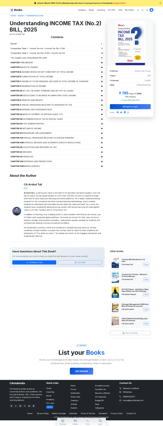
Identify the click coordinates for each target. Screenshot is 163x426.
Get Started (81, 371)
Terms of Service (88, 413)
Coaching (101, 10)
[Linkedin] (125, 112)
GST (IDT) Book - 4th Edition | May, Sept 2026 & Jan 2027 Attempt (135, 290)
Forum (73, 389)
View (146, 265)
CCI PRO (111, 10)
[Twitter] (121, 112)
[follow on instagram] (25, 406)
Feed (97, 404)
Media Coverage (59, 413)
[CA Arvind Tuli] (16, 211)
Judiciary (74, 400)
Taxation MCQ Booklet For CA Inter (133, 260)
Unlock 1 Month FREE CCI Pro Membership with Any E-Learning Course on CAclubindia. (81, 3)
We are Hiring (42, 413)
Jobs (120, 10)
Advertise (73, 413)
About (29, 413)
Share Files (75, 397)
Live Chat (81, 262)
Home (48, 388)
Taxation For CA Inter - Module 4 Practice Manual (134, 275)
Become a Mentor (102, 393)
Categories (99, 408)
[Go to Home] (138, 10)
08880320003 (129, 396)
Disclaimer (103, 413)
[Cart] (147, 10)
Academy (82, 10)
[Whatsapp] (128, 112)
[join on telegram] (33, 406)
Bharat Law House (143, 71)
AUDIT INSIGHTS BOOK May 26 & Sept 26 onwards (134, 319)
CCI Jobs (50, 403)
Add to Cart (132, 106)
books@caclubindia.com (133, 400)
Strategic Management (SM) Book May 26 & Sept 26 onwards (135, 305)
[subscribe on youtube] (29, 406)
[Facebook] (118, 112)
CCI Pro (49, 407)
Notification (75, 393)
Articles (74, 404)
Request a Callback (131, 388)
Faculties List (100, 389)
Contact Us (131, 413)
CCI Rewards (100, 397)
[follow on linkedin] (20, 406)
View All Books (131, 333)
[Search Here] (142, 10)
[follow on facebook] (11, 406)
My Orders (129, 10)
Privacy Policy (117, 413)
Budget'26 (99, 400)
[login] (151, 10)
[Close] (160, 3)
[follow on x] (16, 406)
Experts (74, 408)
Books (18, 9)
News (73, 386)
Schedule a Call (35, 262)
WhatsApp (127, 392)
